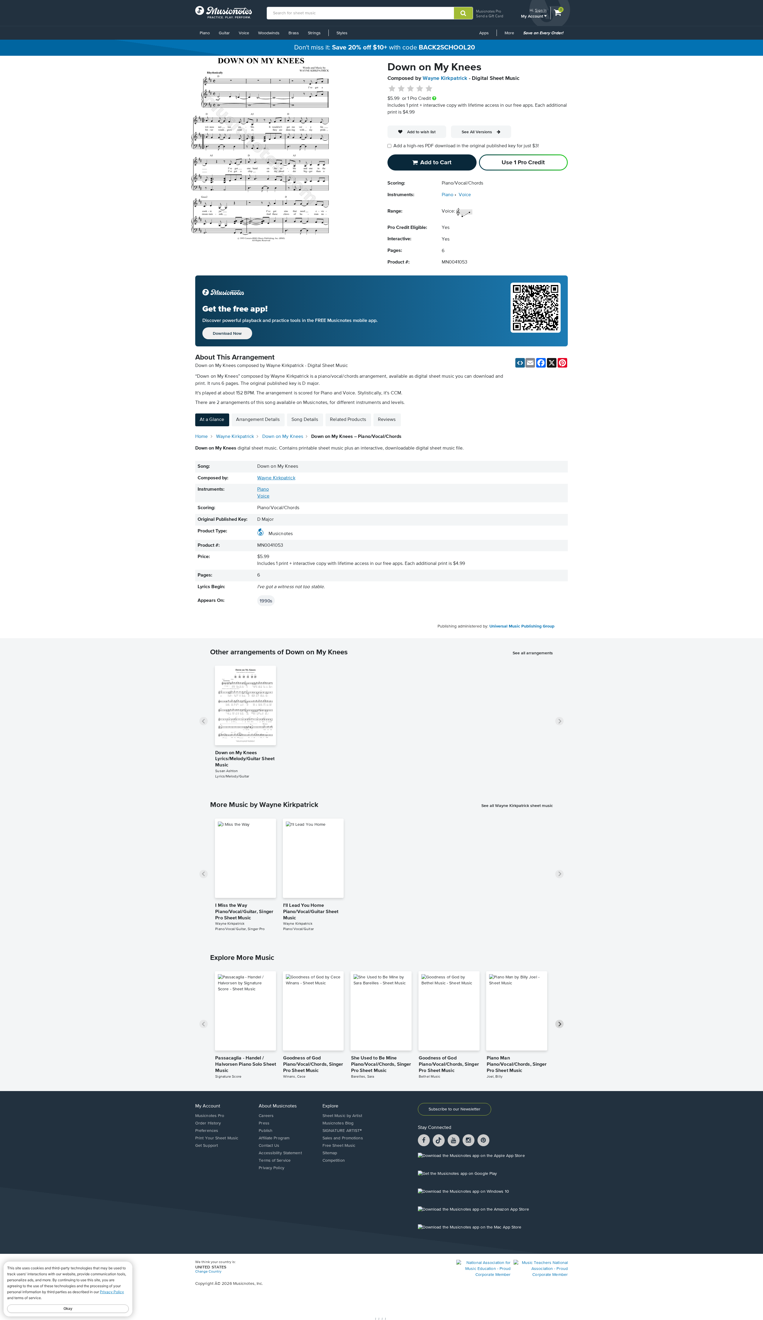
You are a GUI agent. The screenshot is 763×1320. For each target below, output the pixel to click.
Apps (484, 33)
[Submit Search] (463, 13)
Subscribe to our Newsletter (454, 1109)
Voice (244, 33)
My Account (532, 16)
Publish (265, 1131)
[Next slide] (559, 721)
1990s (266, 600)
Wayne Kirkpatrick (445, 78)
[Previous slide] (203, 721)
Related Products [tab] (348, 419)
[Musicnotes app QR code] (536, 311)
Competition (333, 1160)
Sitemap (329, 1153)
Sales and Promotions (342, 1138)
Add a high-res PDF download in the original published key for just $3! (466, 146)
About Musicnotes (278, 1106)
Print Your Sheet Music (216, 1138)
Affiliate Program (274, 1138)
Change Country (208, 1271)
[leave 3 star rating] (410, 88)
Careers (266, 1116)
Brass (294, 33)
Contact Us (269, 1146)
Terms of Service (275, 1160)
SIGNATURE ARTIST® (342, 1131)
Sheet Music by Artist (342, 1116)
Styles (342, 33)
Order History (208, 1123)
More (511, 35)
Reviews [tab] (387, 419)
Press (264, 1123)
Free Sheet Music (339, 1146)
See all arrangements (533, 652)
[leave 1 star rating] (392, 88)
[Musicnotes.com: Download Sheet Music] (223, 12)
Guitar (224, 33)
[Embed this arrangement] (520, 363)
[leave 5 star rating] (428, 88)
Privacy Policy (271, 1168)
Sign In (541, 10)
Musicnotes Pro (488, 11)
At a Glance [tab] (212, 419)
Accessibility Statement (280, 1153)
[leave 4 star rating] (419, 88)
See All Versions (477, 131)
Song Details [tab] (304, 419)
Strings (314, 33)
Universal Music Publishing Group (521, 626)
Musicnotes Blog (338, 1123)
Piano (205, 33)
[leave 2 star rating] (401, 88)
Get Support (206, 1146)
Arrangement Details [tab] (258, 419)
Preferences (206, 1131)
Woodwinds (269, 33)
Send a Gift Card (489, 16)
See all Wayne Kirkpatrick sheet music (517, 805)
